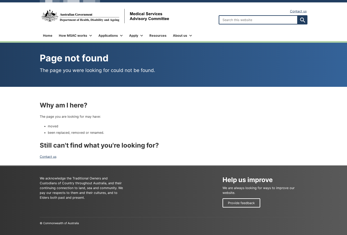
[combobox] (258, 19)
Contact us (298, 11)
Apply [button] (133, 35)
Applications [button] (108, 35)
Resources (157, 35)
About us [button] (180, 35)
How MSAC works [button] (73, 35)
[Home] (105, 16)
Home (47, 35)
